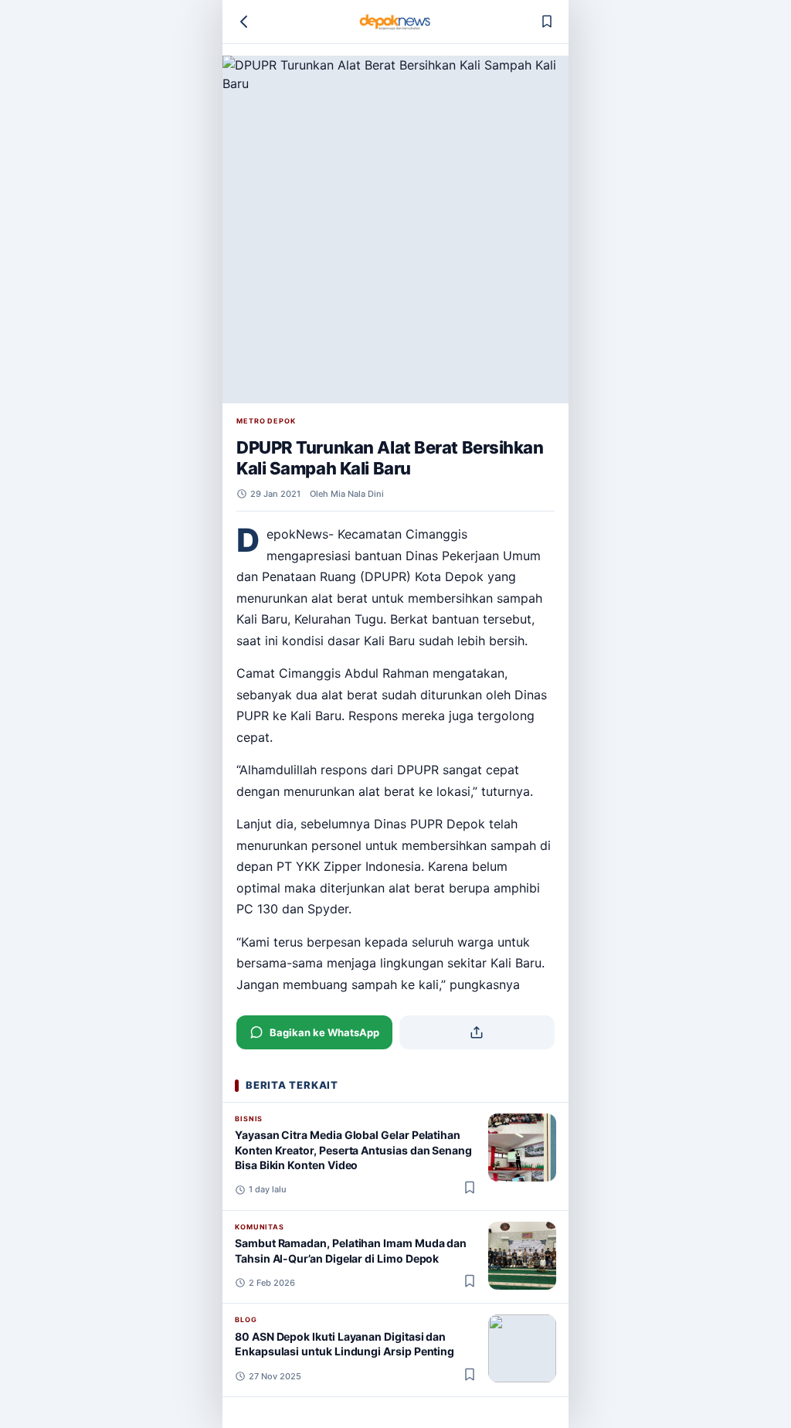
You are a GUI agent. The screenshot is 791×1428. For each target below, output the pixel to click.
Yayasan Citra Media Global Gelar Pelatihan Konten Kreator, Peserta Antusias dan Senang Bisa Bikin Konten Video (353, 1149)
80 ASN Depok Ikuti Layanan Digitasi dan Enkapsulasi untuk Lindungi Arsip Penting (344, 1344)
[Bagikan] (477, 1032)
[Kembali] (244, 21)
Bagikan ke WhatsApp (324, 1032)
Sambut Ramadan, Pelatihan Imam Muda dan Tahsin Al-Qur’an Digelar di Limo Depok (351, 1250)
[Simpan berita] (546, 21)
